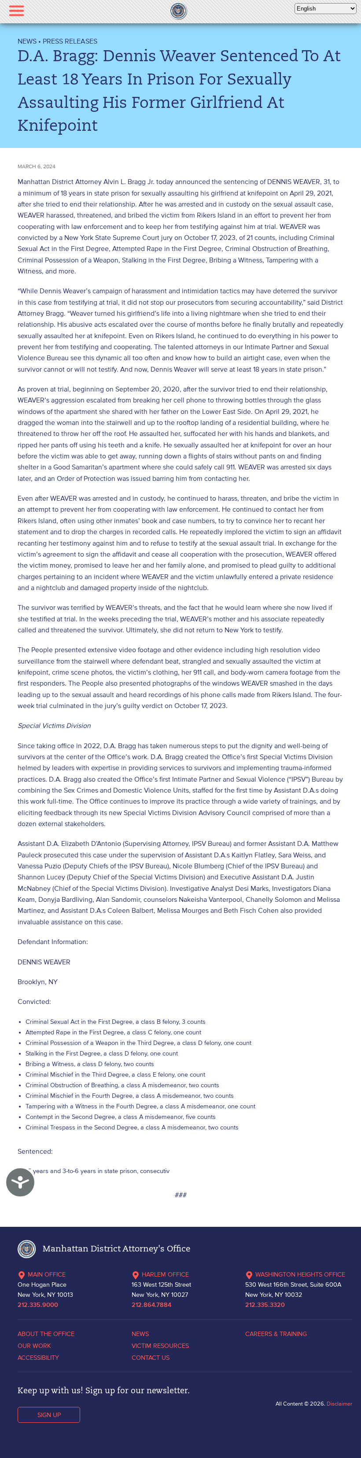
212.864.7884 (151, 1305)
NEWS (27, 41)
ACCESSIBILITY (38, 1357)
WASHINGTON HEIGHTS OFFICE (300, 1274)
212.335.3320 (265, 1305)
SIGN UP (49, 1414)
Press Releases (70, 41)
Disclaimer (339, 1403)
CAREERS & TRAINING (276, 1333)
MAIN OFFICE (47, 1274)
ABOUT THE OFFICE (46, 1333)
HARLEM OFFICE (165, 1274)
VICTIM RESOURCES (160, 1345)
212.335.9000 (38, 1305)
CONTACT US (150, 1357)
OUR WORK (34, 1345)
